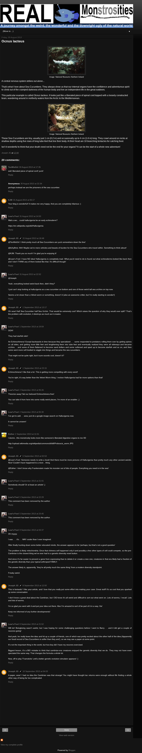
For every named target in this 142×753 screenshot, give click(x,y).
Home (66, 730)
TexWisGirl (13, 167)
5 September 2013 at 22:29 (32, 497)
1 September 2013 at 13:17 (35, 307)
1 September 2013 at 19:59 (32, 326)
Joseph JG (13, 238)
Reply (10, 175)
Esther (11, 434)
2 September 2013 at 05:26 (32, 390)
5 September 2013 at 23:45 (32, 514)
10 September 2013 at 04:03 (35, 671)
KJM (10, 200)
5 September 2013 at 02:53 (35, 456)
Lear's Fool (13, 216)
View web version (66, 735)
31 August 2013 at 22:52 (30, 274)
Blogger (72, 750)
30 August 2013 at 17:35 (30, 167)
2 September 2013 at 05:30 (32, 412)
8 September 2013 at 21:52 (32, 624)
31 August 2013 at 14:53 (30, 216)
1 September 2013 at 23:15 (35, 368)
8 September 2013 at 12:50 (35, 585)
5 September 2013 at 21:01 (32, 481)
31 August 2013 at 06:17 (24, 200)
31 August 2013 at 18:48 (33, 238)
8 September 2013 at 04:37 (32, 530)
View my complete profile (12, 745)
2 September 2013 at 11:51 (27, 434)
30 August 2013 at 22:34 (31, 183)
